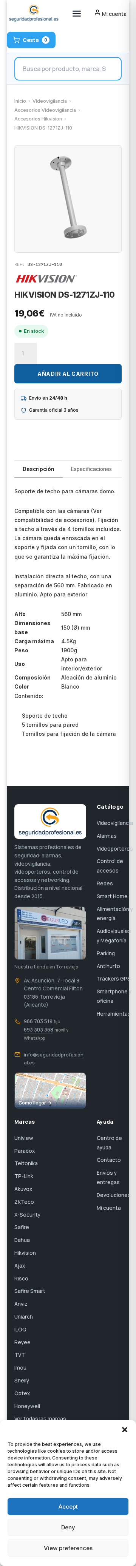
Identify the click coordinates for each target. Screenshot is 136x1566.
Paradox (24, 1150)
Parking (106, 953)
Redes (105, 883)
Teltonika (26, 1163)
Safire (21, 1227)
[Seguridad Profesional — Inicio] (33, 14)
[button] (124, 1429)
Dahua (22, 1240)
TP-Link (23, 1176)
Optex (22, 1393)
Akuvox (23, 1189)
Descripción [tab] (38, 469)
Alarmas (107, 835)
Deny (68, 1527)
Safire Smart (29, 1291)
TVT (19, 1354)
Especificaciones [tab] (91, 469)
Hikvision (25, 1252)
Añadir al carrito (68, 374)
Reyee (22, 1342)
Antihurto (108, 966)
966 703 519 (38, 1021)
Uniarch (23, 1316)
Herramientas (114, 1013)
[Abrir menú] (76, 13)
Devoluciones (114, 1195)
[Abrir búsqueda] (68, 68)
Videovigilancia (49, 101)
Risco (21, 1278)
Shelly (21, 1380)
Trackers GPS (114, 978)
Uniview (23, 1138)
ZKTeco (24, 1201)
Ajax (19, 1265)
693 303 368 (38, 1029)
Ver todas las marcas (40, 1418)
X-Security (27, 1214)
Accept (68, 1506)
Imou (20, 1367)
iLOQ (20, 1329)
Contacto (109, 1160)
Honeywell (27, 1406)
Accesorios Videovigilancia (45, 110)
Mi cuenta (109, 1208)
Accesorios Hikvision (38, 119)
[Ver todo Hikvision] (46, 278)
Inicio (20, 101)
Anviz (21, 1303)
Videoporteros (115, 848)
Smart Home (112, 896)
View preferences (68, 1548)
